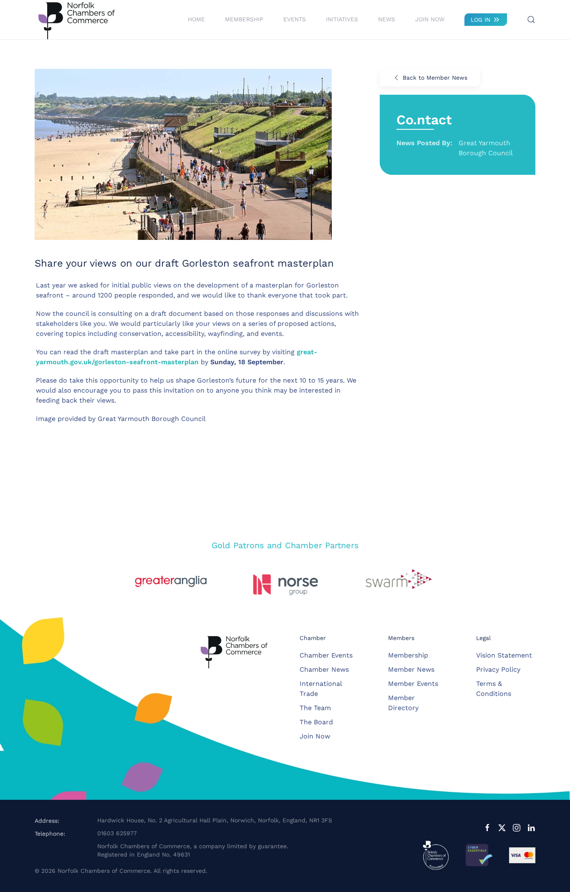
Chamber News (324, 669)
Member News (411, 669)
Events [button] (294, 19)
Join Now (429, 19)
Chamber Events (326, 655)
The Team (315, 708)
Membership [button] (244, 19)
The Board (316, 722)
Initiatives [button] (342, 19)
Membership (408, 655)
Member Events (413, 684)
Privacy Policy (498, 669)
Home (196, 19)
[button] (531, 19)
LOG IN (480, 19)
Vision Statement (504, 655)
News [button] (386, 19)
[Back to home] (76, 19)
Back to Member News (435, 77)
